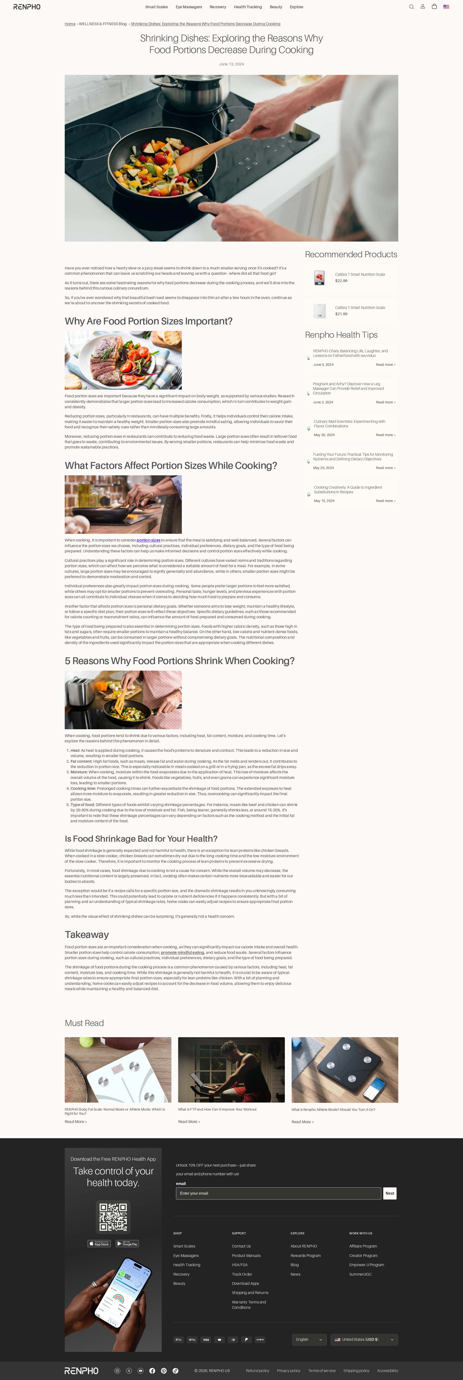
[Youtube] (141, 1371)
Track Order (242, 1274)
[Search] (412, 7)
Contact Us (241, 1246)
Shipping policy (356, 1371)
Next (390, 1193)
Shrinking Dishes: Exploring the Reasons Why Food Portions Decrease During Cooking (205, 24)
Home (70, 24)
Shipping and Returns (250, 1293)
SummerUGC (360, 1274)
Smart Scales (184, 1246)
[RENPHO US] (27, 7)
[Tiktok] (175, 1371)
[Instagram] (117, 1371)
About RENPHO (304, 1246)
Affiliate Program (363, 1246)
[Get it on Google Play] (127, 1243)
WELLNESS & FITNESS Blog (103, 24)
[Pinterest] (164, 1371)
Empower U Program (366, 1265)
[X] (129, 1371)
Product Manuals (246, 1256)
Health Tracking (186, 1265)
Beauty (179, 1283)
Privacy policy (288, 1371)
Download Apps (245, 1283)
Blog (295, 1265)
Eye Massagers (186, 1256)
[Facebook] (152, 1371)
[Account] (423, 6)
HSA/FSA (239, 1265)
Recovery (181, 1274)
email (181, 1184)
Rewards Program (306, 1256)
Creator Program (363, 1256)
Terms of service (322, 1371)
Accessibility (387, 1371)
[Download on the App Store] (99, 1243)
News (295, 1274)
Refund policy (258, 1371)
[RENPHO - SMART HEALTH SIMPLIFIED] (81, 1370)
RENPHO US (219, 1371)
